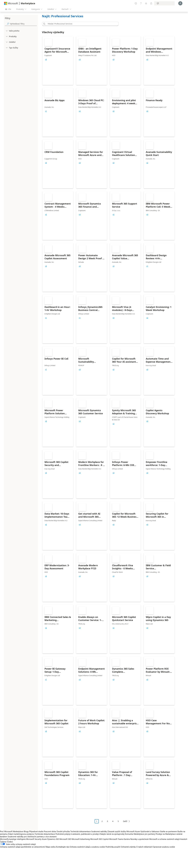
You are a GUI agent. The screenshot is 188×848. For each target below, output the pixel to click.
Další (125, 821)
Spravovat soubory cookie (164, 846)
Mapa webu (51, 846)
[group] (46, 59)
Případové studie (36, 831)
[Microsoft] (11, 3)
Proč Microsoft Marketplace (11, 831)
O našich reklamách (144, 846)
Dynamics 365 (53, 839)
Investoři (183, 839)
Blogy (26, 831)
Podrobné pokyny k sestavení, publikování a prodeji (77, 834)
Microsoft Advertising (81, 839)
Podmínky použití (113, 846)
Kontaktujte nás (62, 846)
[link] (57, 60)
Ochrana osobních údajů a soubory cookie (87, 846)
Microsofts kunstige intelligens (13, 839)
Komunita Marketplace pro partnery (140, 834)
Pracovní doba (50, 831)
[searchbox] (23, 24)
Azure (44, 839)
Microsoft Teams (116, 839)
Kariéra (127, 839)
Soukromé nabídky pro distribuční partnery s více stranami (32, 836)
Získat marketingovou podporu (21, 834)
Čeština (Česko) (6, 841)
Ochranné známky (128, 846)
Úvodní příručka (63, 831)
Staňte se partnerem (168, 831)
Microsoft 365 (65, 839)
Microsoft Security (33, 839)
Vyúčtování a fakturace (149, 831)
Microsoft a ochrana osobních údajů (164, 839)
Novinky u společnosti (139, 839)
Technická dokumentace (80, 831)
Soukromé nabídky (99, 831)
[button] (43, 23)
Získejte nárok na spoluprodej (111, 834)
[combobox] (81, 24)
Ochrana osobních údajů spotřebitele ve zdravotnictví (22, 846)
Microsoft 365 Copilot (99, 839)
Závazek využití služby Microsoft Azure (123, 831)
